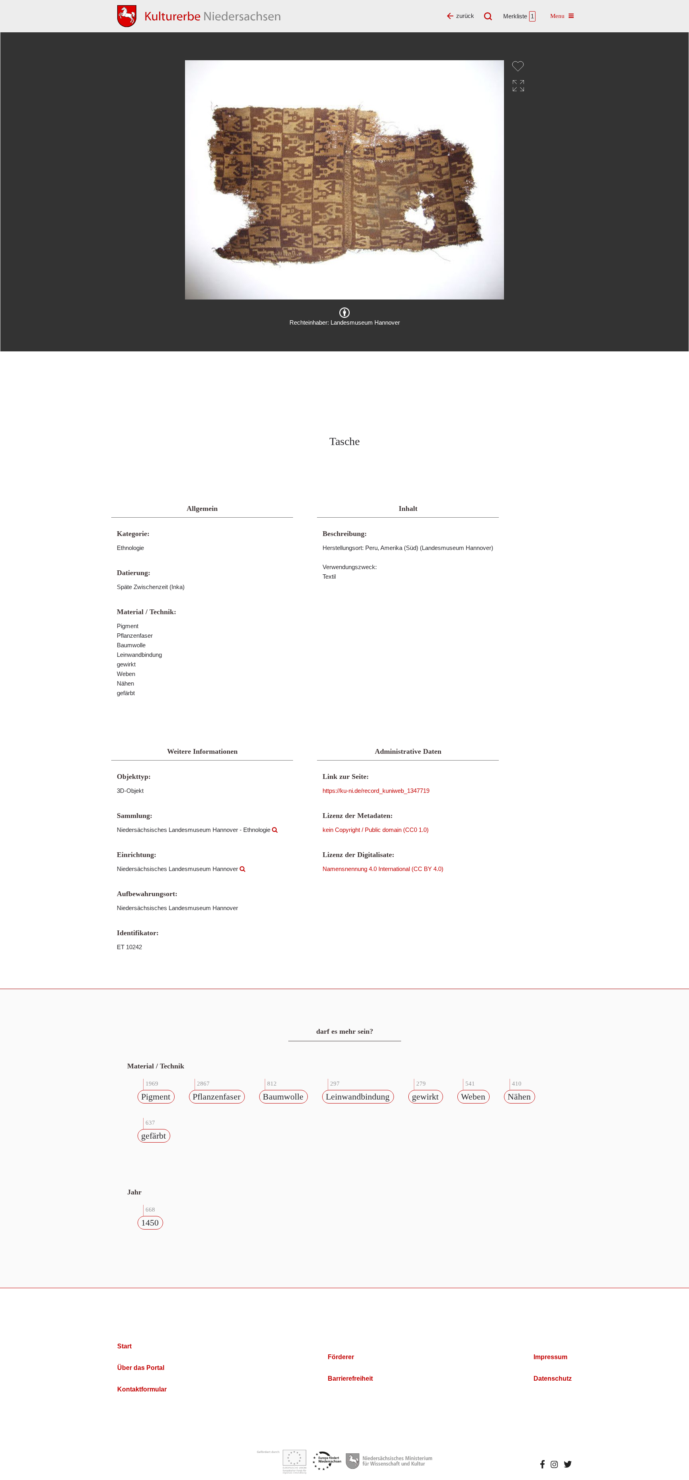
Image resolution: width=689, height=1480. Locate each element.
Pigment (155, 1097)
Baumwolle (283, 1097)
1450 (150, 1223)
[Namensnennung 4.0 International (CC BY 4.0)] (344, 312)
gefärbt (153, 1136)
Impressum (550, 1357)
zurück (465, 15)
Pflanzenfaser (216, 1097)
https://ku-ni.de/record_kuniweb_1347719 (376, 790)
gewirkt (425, 1097)
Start (124, 1346)
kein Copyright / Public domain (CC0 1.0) (376, 829)
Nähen (519, 1097)
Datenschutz (552, 1378)
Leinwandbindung (358, 1097)
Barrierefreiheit (350, 1378)
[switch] (518, 66)
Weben (473, 1097)
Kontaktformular (142, 1389)
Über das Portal (140, 1367)
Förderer (341, 1357)
